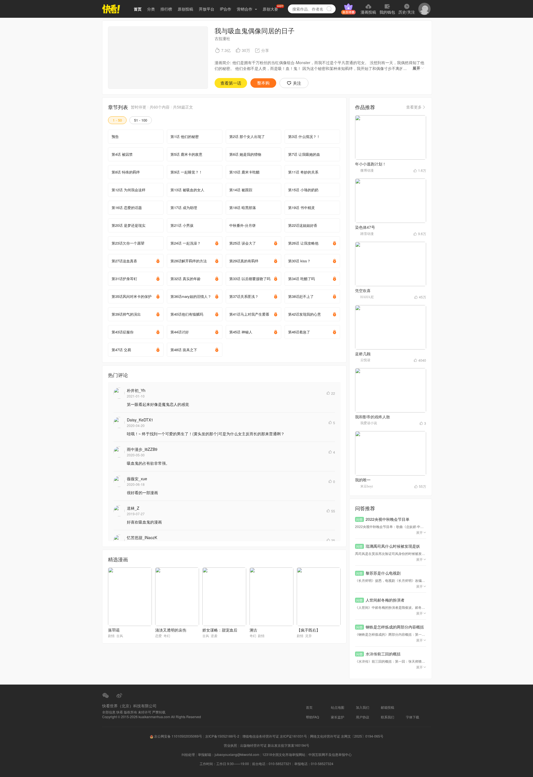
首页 (138, 9)
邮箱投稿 (387, 707)
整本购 (263, 83)
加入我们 (362, 707)
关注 (297, 83)
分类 (151, 9)
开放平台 (206, 9)
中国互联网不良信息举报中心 (330, 754)
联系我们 (387, 717)
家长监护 (337, 717)
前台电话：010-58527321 (271, 763)
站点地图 (337, 707)
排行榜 (166, 9)
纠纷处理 (188, 754)
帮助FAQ (312, 717)
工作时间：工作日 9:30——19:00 (224, 763)
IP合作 (225, 9)
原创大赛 (270, 9)
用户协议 (362, 717)
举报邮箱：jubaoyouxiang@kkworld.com (228, 754)
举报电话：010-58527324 (313, 763)
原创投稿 (185, 9)
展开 (416, 68)
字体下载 (412, 717)
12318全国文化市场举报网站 (283, 754)
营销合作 (245, 9)
